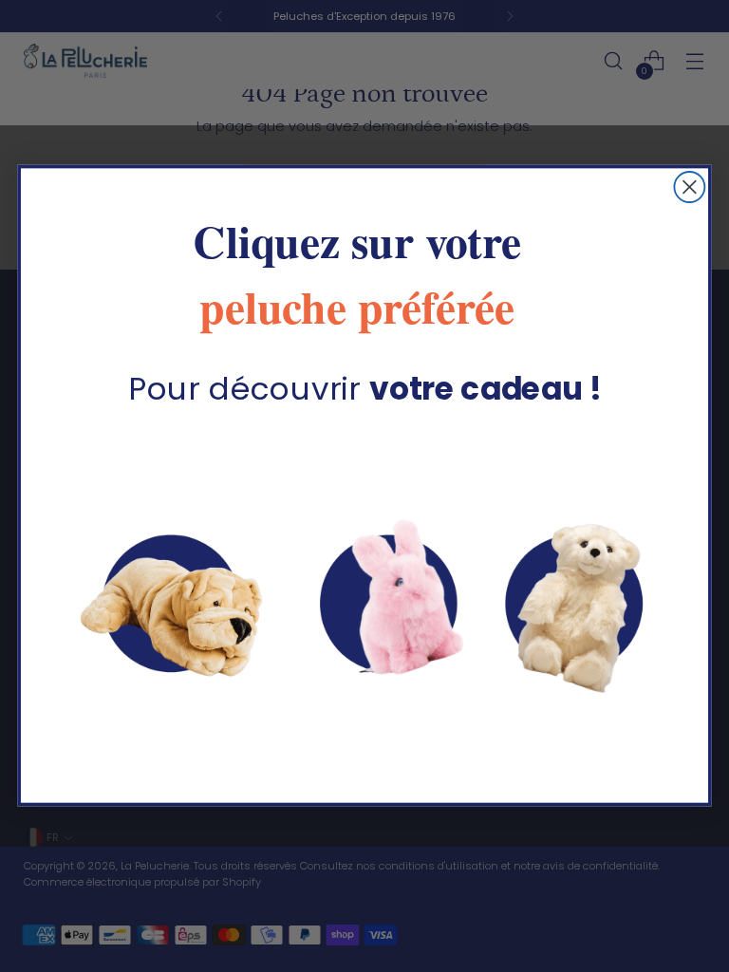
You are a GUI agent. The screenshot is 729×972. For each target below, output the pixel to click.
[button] (365, 597)
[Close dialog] (689, 187)
